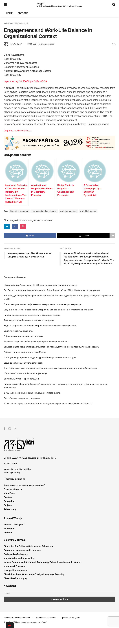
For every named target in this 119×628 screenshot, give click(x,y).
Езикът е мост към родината (18, 331)
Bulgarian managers (19, 211)
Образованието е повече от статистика (23, 336)
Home (9, 13)
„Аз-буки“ (17, 44)
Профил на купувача (70, 617)
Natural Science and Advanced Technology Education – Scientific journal (42, 562)
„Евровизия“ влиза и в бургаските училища (25, 373)
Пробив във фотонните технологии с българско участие (32, 315)
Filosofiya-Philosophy (15, 578)
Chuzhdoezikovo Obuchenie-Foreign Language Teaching (34, 574)
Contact (8, 497)
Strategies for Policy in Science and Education (28, 546)
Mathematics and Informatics (19, 558)
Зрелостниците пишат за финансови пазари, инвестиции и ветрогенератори (43, 304)
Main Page (8, 23)
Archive (8, 532)
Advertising (10, 509)
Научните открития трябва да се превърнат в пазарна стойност (36, 341)
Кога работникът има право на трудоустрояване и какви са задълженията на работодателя (50, 368)
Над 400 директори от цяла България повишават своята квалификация (40, 325)
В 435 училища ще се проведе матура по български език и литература (40, 357)
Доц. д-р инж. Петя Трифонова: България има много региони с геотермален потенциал (48, 309)
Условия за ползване (45, 617)
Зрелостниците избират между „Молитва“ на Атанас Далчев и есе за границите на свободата (51, 347)
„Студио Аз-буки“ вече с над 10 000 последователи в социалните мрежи (40, 285)
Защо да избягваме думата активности (23, 363)
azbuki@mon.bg (12, 472)
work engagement (68, 211)
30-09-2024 (32, 44)
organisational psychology (45, 211)
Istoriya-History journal (16, 570)
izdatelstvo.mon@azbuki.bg (17, 469)
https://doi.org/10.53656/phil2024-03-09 (25, 81)
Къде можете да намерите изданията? (25, 485)
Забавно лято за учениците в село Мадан (25, 352)
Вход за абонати (13, 489)
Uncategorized (21, 23)
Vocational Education (15, 566)
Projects (8, 505)
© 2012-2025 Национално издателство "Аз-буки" (25, 622)
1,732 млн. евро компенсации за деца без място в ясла (32, 393)
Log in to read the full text (17, 130)
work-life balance (88, 211)
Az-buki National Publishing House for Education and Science (59, 6)
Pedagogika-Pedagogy (16, 554)
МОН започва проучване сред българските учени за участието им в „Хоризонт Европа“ (48, 403)
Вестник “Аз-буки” (14, 524)
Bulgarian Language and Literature (22, 550)
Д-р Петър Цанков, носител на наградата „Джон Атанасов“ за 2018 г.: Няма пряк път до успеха (52, 290)
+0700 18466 (10, 463)
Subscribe (9, 501)
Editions (23, 13)
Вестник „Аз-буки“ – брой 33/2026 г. (21, 378)
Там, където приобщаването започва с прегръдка (29, 320)
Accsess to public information (17, 617)
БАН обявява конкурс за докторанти (22, 398)
